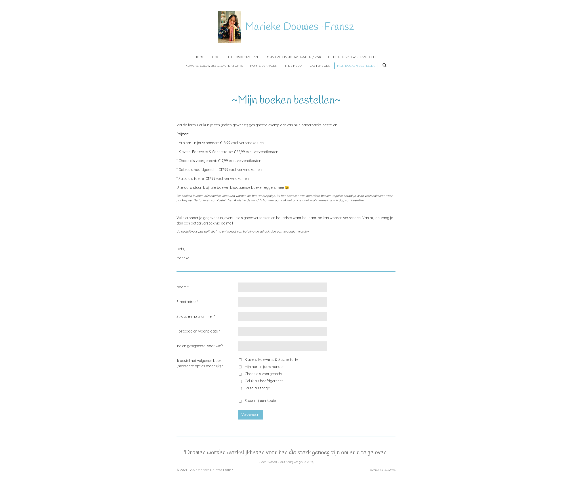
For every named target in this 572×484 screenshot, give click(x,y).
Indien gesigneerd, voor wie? (200, 346)
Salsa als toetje (257, 388)
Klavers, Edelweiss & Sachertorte (271, 359)
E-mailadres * (187, 301)
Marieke (299, 27)
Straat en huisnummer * (196, 316)
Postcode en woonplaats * (198, 331)
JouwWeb (389, 470)
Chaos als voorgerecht (263, 374)
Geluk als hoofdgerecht (264, 381)
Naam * (183, 287)
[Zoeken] (384, 65)
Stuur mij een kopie (260, 401)
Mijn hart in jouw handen (264, 366)
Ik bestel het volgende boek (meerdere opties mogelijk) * (200, 363)
